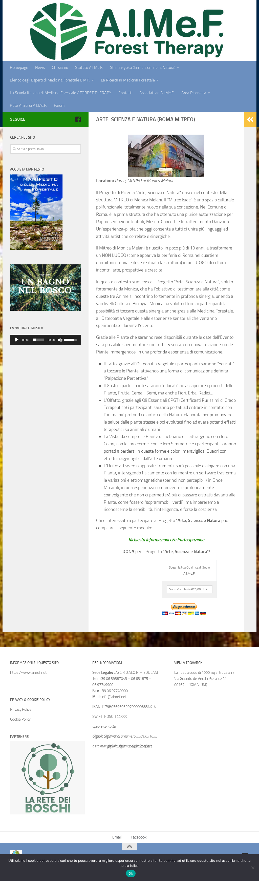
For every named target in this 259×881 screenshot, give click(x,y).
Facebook (139, 837)
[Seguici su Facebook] (78, 119)
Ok (130, 873)
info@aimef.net (113, 697)
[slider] (38, 340)
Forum (59, 105)
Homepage (19, 67)
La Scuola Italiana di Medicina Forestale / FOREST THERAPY (60, 92)
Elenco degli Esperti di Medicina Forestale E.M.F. (50, 80)
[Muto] (60, 339)
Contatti (125, 92)
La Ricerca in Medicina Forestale (128, 80)
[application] (45, 340)
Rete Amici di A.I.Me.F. (28, 105)
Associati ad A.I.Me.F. (156, 92)
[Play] (16, 339)
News (40, 67)
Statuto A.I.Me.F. (89, 67)
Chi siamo (60, 67)
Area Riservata (193, 92)
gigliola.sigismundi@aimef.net (129, 746)
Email (117, 837)
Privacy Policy (20, 709)
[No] (252, 867)
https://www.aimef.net (28, 672)
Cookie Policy (20, 719)
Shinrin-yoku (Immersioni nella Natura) (142, 67)
